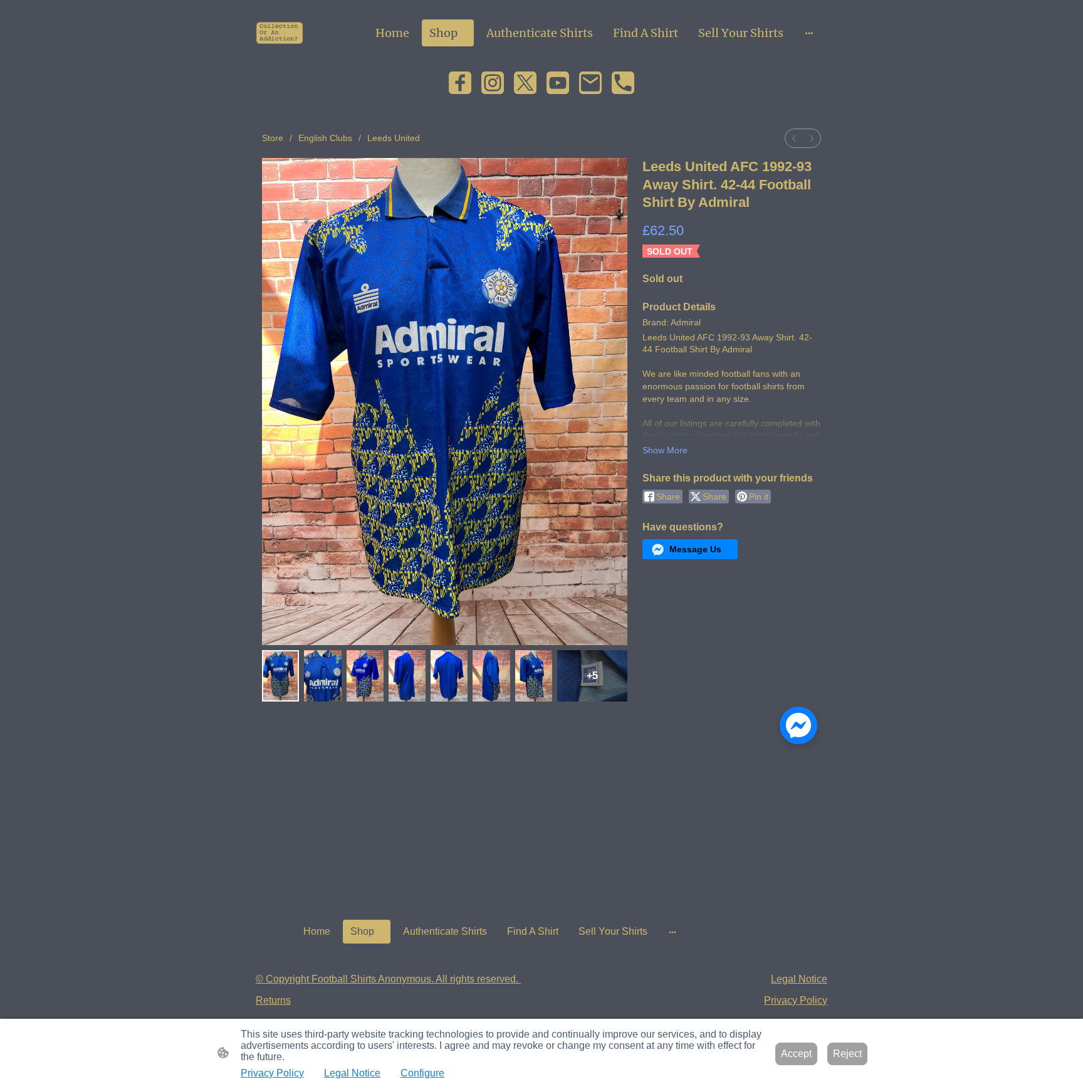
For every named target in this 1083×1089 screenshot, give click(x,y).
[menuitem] (794, 138)
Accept (796, 1053)
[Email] (590, 82)
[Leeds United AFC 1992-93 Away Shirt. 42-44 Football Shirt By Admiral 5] (491, 676)
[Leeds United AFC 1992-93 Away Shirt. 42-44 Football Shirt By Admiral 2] (365, 676)
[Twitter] (525, 82)
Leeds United (393, 138)
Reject (847, 1053)
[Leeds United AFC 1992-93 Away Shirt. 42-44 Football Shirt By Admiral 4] (449, 676)
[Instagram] (492, 82)
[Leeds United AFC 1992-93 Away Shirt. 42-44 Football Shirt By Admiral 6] (533, 676)
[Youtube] (558, 82)
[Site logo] (279, 33)
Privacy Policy (272, 1073)
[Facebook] (460, 82)
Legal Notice (352, 1073)
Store (272, 138)
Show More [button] (665, 450)
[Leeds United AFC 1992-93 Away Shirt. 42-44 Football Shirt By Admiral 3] (407, 676)
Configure (422, 1073)
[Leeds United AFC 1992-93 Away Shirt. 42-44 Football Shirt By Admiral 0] (280, 676)
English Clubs (325, 138)
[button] (690, 549)
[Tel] (623, 82)
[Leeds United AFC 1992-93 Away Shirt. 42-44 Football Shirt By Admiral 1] (322, 676)
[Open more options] (809, 33)
